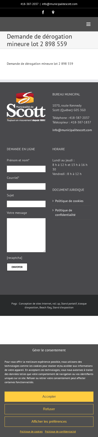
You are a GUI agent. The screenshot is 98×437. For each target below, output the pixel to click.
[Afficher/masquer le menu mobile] (88, 24)
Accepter (49, 396)
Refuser (49, 409)
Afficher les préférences (49, 421)
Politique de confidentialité (60, 431)
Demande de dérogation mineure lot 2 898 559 (40, 64)
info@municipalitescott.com (59, 4)
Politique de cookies (31, 431)
